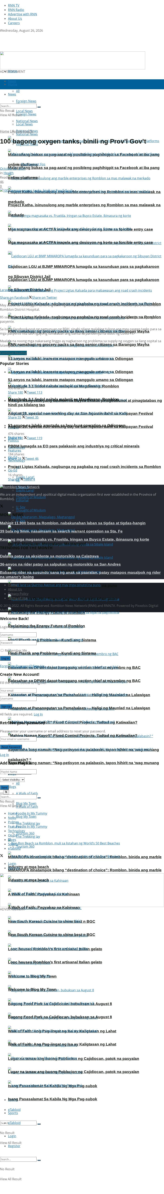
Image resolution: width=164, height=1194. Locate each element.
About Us (15, 18)
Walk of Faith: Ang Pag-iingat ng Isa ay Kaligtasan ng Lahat (62, 1044)
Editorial (22, 500)
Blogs (12, 786)
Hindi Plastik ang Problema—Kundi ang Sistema (52, 653)
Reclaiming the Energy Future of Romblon (46, 626)
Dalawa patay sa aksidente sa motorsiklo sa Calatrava (49, 556)
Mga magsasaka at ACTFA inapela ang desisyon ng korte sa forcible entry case (80, 242)
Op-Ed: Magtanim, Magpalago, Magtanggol (47, 544)
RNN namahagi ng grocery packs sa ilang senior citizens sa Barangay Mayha (78, 344)
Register (14, 1146)
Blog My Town (26, 816)
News (12, 818)
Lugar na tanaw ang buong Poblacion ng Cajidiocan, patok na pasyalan (73, 1072)
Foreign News (26, 114)
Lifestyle (16, 131)
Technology (16, 831)
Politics (13, 440)
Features (14, 450)
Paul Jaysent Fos (33, 164)
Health (28, 131)
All (18, 783)
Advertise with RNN (22, 14)
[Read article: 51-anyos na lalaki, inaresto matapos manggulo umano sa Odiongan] (86, 372)
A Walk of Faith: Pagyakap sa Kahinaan (44, 907)
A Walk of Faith (27, 793)
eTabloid (14, 1123)
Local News (24, 124)
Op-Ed (12, 470)
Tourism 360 (25, 846)
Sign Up (38, 666)
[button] (72, 60)
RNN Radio (16, 10)
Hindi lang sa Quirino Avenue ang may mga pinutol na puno (62, 599)
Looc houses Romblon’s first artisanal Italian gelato (55, 962)
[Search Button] (39, 1124)
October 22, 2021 (13, 168)
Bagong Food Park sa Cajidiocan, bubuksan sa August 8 (60, 1017)
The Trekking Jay (28, 836)
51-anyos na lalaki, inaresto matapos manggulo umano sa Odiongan (70, 380)
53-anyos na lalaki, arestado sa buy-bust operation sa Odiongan (66, 425)
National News (27, 134)
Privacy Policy (18, 594)
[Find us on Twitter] (1, 35)
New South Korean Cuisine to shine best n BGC (51, 935)
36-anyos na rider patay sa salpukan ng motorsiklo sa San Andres (60, 564)
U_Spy (20, 520)
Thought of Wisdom (31, 497)
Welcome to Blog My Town (32, 989)
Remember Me (16, 650)
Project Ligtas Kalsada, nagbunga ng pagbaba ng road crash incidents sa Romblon (84, 467)
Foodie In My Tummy (31, 826)
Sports (13, 1113)
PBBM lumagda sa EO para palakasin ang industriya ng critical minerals (74, 446)
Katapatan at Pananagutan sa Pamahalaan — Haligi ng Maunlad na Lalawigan (79, 708)
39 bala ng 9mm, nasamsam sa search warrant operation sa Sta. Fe (61, 531)
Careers (14, 23)
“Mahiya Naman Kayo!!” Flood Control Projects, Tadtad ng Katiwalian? (72, 735)
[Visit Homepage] (25, 49)
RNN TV (13, 5)
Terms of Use (18, 598)
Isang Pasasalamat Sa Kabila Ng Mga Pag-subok (52, 1099)
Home (12, 71)
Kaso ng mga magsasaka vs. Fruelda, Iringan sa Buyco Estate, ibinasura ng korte (74, 539)
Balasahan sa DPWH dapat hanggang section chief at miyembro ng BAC (74, 681)
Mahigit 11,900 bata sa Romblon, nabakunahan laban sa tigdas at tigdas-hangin (73, 523)
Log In (38, 714)
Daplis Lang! (25, 490)
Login (12, 1136)
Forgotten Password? (16, 666)
